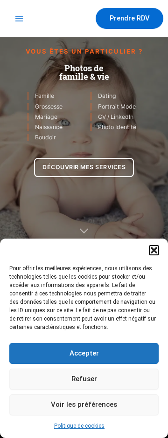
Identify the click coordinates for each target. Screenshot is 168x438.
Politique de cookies (79, 426)
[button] (154, 250)
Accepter (84, 353)
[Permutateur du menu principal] (19, 18)
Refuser (84, 379)
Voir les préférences (84, 404)
